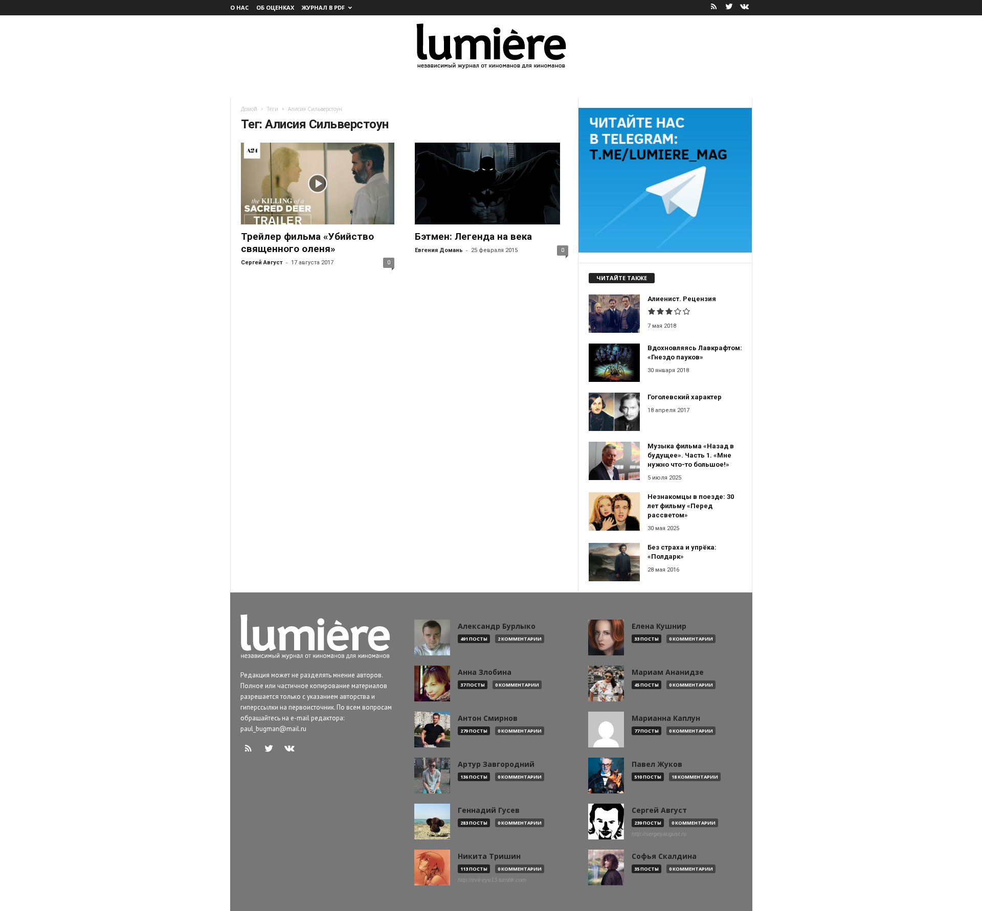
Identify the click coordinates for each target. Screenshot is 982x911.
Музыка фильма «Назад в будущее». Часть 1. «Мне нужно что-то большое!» (691, 455)
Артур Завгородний (496, 764)
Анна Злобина (484, 672)
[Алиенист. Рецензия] (614, 313)
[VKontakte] (745, 7)
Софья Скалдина (664, 856)
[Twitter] (729, 7)
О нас (239, 7)
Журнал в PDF (323, 7)
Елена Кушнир (659, 626)
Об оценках (275, 7)
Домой (249, 108)
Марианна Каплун (666, 718)
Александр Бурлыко (496, 626)
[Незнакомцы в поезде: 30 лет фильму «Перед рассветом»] (614, 511)
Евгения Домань (439, 250)
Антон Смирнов (488, 718)
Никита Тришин (489, 856)
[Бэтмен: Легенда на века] (491, 183)
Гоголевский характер (685, 397)
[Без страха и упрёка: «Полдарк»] (614, 562)
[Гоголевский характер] (614, 412)
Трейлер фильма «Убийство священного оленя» (307, 243)
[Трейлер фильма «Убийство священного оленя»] (317, 183)
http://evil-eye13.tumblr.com (492, 880)
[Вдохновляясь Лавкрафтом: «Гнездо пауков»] (614, 363)
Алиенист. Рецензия (682, 299)
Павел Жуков (657, 764)
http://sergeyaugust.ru (659, 834)
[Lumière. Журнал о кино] (491, 45)
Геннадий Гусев (489, 810)
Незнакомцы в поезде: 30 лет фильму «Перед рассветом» (691, 506)
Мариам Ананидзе (668, 672)
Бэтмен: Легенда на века (473, 236)
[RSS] (714, 7)
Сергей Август (262, 262)
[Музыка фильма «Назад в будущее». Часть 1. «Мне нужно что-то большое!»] (614, 461)
